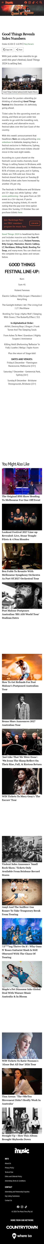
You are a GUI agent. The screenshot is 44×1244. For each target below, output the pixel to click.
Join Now (34, 223)
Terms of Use (9, 1172)
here (20, 212)
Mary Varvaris (29, 44)
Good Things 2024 (10, 234)
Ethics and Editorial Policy (13, 1176)
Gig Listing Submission (12, 1196)
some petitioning (10, 196)
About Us (8, 1163)
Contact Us (8, 1200)
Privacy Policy (9, 1168)
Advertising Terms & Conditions (15, 1181)
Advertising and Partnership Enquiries (17, 1192)
